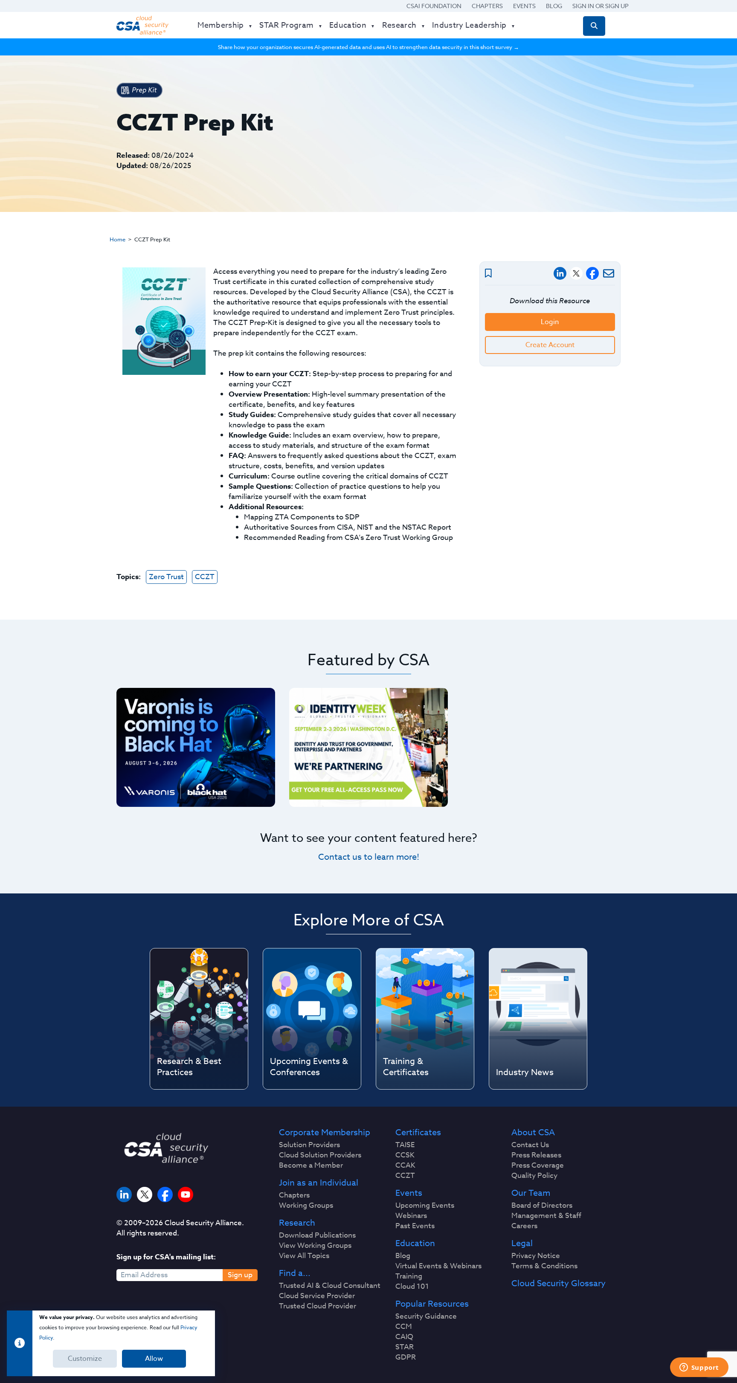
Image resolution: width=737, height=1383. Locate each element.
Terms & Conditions (544, 1266)
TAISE (405, 1145)
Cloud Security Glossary (558, 1283)
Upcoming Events (424, 1205)
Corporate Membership (324, 1132)
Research (297, 1223)
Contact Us (530, 1145)
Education (415, 1243)
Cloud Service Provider (317, 1296)
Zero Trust (166, 576)
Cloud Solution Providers (320, 1155)
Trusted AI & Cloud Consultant (329, 1286)
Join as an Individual (318, 1183)
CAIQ (404, 1337)
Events (524, 6)
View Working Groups (315, 1246)
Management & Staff (546, 1216)
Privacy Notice (535, 1256)
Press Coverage (537, 1165)
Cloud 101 (412, 1287)
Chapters (487, 6)
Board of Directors (541, 1205)
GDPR (405, 1357)
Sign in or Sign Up (600, 6)
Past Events (415, 1226)
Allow (154, 1359)
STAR (404, 1347)
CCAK (405, 1165)
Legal (522, 1243)
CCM (403, 1327)
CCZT (205, 576)
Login (550, 322)
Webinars (411, 1216)
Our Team (530, 1193)
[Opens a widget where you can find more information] (699, 1368)
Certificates (418, 1132)
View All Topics (304, 1256)
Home (117, 239)
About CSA (533, 1132)
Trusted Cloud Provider (317, 1306)
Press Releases (536, 1155)
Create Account (550, 345)
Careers (524, 1226)
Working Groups (306, 1205)
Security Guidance (426, 1316)
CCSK (405, 1155)
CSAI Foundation (433, 6)
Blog (554, 6)
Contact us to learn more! (368, 857)
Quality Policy (534, 1176)
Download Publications (317, 1235)
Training (408, 1276)
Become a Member (311, 1165)
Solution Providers (309, 1145)
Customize (85, 1359)
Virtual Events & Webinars (438, 1266)
